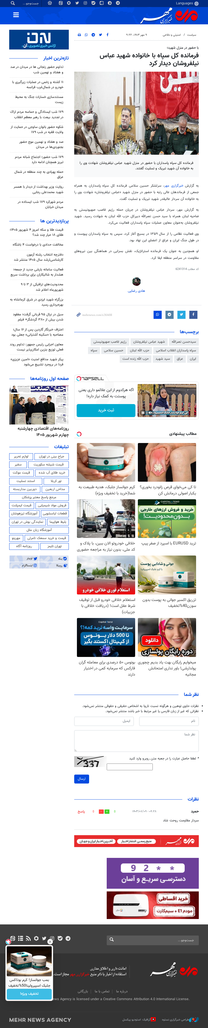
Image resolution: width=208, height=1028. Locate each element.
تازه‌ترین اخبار (56, 58)
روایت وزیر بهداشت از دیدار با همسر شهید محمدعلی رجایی (38, 189)
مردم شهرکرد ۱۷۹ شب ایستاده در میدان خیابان (40, 204)
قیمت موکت (21, 472)
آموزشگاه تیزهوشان (24, 513)
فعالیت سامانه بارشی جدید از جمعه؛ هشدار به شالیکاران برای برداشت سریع (37, 272)
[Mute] (150, 412)
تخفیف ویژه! (29, 994)
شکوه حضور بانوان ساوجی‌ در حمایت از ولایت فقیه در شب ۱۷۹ (37, 129)
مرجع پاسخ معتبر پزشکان (39, 497)
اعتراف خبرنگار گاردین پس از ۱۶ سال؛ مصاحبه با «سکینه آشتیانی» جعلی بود (37, 332)
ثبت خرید (106, 410)
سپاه (94, 350)
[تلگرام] (67, 939)
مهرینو (16, 538)
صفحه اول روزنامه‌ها (49, 378)
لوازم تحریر (21, 456)
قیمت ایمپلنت (21, 505)
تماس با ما (102, 991)
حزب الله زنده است (135, 359)
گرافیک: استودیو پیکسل (136, 1019)
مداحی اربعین (55, 489)
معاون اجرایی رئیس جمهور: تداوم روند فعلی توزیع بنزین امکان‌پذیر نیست (36, 347)
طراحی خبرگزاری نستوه (175, 1019)
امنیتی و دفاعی (172, 35)
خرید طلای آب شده (52, 472)
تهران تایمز (54, 546)
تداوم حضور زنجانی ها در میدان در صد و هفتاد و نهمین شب (36, 69)
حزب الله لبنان (139, 350)
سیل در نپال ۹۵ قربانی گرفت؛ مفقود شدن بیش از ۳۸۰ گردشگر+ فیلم (38, 317)
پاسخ (81, 811)
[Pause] (143, 412)
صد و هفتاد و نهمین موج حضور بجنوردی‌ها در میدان (41, 144)
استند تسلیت (26, 481)
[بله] (60, 939)
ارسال (82, 779)
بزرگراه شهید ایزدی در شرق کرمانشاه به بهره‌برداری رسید (36, 302)
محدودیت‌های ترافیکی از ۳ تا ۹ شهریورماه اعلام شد (42, 287)
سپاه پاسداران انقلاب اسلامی (176, 350)
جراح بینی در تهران (51, 456)
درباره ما (122, 991)
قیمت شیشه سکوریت (49, 464)
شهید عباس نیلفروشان (149, 342)
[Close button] (50, 941)
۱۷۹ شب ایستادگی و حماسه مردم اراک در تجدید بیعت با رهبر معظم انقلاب (36, 114)
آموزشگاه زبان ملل (39, 530)
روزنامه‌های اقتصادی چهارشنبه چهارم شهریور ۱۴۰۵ (43, 431)
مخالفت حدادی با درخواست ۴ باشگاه (38, 244)
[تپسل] (79, 378)
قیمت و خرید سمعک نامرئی (46, 538)
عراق (180, 359)
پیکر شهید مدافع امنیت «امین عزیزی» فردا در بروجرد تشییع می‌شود (37, 362)
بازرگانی (83, 991)
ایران (193, 359)
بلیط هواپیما (58, 522)
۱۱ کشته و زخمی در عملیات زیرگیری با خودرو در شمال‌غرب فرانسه (37, 85)
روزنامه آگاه (24, 546)
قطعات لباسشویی (55, 513)
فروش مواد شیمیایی (52, 505)
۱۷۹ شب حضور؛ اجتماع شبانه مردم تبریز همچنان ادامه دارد (39, 159)
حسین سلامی (113, 350)
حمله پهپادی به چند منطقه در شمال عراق (38, 174)
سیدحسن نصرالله (184, 342)
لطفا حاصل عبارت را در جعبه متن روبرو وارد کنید (164, 758)
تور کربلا (56, 481)
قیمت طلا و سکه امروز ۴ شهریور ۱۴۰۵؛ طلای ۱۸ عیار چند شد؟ (36, 232)
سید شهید (162, 359)
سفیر (18, 464)
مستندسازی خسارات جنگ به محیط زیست (39, 99)
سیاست (191, 35)
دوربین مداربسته (25, 489)
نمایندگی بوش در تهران (27, 522)
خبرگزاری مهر (174, 186)
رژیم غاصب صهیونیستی (109, 342)
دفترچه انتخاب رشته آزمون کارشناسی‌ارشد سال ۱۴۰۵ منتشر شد (38, 257)
